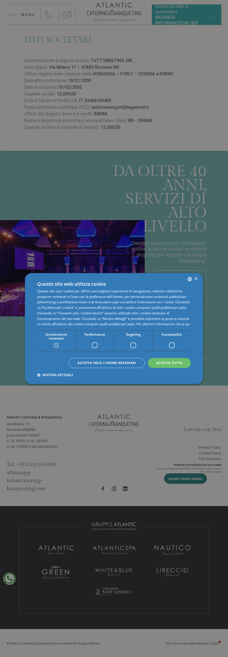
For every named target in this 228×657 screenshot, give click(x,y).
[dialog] (114, 328)
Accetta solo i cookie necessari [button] (106, 363)
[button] (55, 374)
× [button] (195, 278)
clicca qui (183, 324)
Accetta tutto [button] (169, 363)
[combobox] (189, 279)
